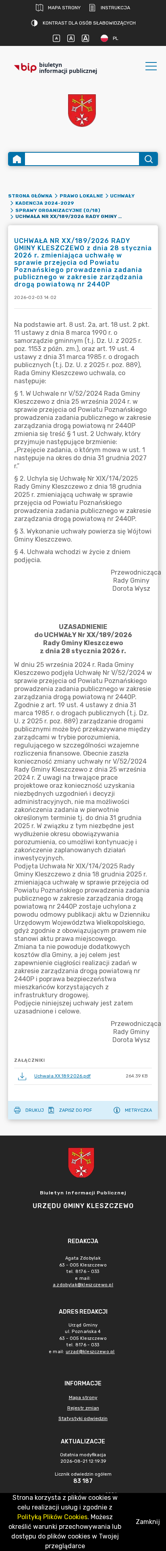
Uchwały (122, 196)
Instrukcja (115, 7)
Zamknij (148, 1522)
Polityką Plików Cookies (52, 1517)
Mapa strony (64, 7)
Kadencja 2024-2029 (44, 203)
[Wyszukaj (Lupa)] (148, 159)
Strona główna (30, 196)
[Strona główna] (17, 159)
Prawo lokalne (81, 196)
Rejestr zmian (83, 1408)
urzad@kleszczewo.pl (90, 1351)
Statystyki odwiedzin (83, 1418)
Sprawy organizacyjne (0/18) (57, 210)
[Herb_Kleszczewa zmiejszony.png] (83, 111)
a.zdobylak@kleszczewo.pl (83, 1284)
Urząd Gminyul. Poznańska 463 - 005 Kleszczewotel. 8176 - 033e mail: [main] (82, 1338)
